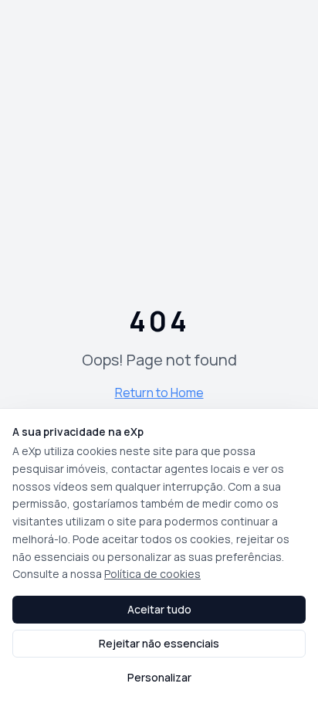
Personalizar (159, 677)
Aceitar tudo (159, 609)
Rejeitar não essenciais (159, 643)
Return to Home (159, 392)
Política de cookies (152, 573)
